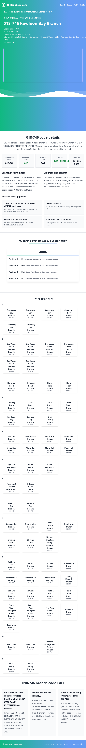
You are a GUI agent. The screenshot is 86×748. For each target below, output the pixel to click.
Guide (82, 5)
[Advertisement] (43, 114)
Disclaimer (68, 744)
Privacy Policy (78, 744)
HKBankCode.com (17, 4)
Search (62, 5)
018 (26, 163)
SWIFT (76, 5)
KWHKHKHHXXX (63, 160)
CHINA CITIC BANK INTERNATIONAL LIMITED (28, 12)
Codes (69, 5)
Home (6, 12)
